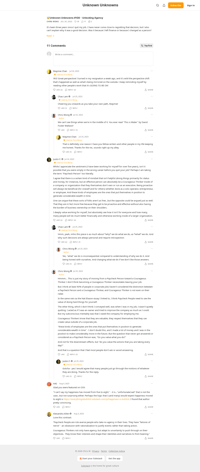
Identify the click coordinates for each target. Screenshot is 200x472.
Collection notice (117, 451)
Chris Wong (53, 21)
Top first (148, 45)
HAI (55, 383)
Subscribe (175, 5)
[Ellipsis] (151, 71)
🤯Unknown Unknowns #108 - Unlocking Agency (75, 17)
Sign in (191, 5)
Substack (85, 465)
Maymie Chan (60, 71)
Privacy (95, 451)
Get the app (114, 458)
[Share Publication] (164, 5)
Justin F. (57, 159)
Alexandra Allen (61, 413)
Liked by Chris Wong (64, 74)
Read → (50, 35)
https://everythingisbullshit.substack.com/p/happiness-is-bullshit (96, 399)
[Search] (157, 5)
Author (61, 118)
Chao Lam (63, 96)
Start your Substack (92, 458)
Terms (104, 451)
